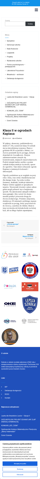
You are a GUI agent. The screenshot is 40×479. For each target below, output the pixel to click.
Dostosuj (20, 469)
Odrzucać (20, 474)
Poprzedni (13, 223)
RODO (7, 394)
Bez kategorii (11, 226)
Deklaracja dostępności (13, 391)
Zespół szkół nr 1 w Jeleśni (20, 2)
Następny (28, 235)
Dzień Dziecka (6, 435)
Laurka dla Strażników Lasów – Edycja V (15, 416)
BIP (6, 387)
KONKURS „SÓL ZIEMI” (9, 426)
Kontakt (7, 398)
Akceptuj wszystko (20, 463)
